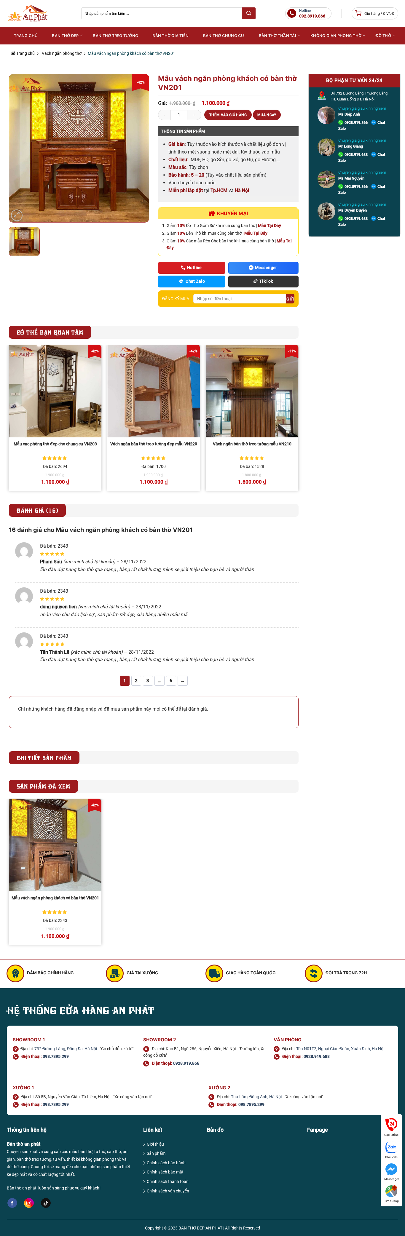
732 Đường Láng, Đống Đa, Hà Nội (65, 1048)
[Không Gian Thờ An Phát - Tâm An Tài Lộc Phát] (39, 13)
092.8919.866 (356, 186)
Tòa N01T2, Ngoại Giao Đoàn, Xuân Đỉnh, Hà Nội (340, 1048)
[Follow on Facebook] (12, 1203)
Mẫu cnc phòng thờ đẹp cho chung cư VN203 (55, 444)
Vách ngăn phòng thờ (62, 53)
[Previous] (9, 420)
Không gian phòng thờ (335, 35)
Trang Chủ (26, 35)
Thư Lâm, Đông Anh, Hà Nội (256, 1096)
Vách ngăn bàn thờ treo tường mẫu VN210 (252, 444)
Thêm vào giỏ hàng (228, 115)
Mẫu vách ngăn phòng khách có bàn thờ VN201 (55, 898)
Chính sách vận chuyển (168, 1191)
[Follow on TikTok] (46, 1203)
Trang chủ (25, 53)
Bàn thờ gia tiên (170, 35)
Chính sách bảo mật (165, 1172)
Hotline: (312, 13)
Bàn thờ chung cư (224, 35)
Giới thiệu (155, 1144)
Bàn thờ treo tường (115, 35)
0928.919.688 (356, 154)
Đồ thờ (383, 35)
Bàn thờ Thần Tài (277, 35)
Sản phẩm (156, 1153)
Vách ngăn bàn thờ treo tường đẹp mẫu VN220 (153, 444)
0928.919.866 (356, 122)
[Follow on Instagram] (29, 1203)
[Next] (298, 420)
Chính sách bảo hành (166, 1162)
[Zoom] (17, 215)
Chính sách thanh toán (168, 1181)
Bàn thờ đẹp (65, 35)
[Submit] (249, 13)
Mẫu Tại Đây (269, 225)
